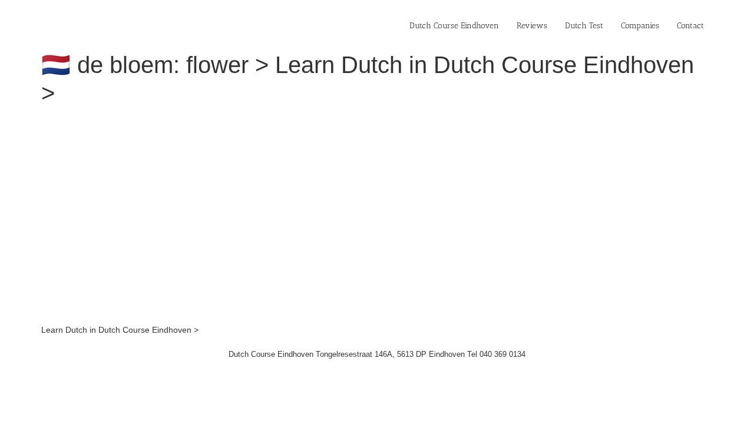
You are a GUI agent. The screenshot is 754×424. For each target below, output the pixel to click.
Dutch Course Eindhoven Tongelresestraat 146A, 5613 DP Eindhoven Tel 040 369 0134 (377, 354)
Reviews (532, 26)
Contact (690, 26)
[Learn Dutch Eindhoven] (203, 122)
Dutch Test (584, 26)
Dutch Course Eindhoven (454, 26)
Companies (640, 26)
